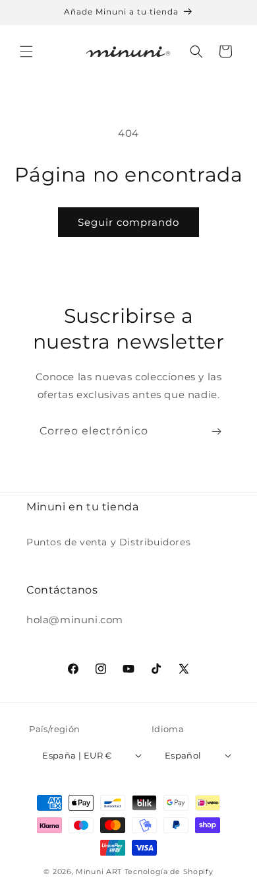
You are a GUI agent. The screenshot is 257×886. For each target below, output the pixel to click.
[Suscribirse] (216, 431)
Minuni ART (99, 871)
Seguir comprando (128, 222)
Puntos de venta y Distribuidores (108, 542)
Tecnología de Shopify (169, 871)
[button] (26, 51)
